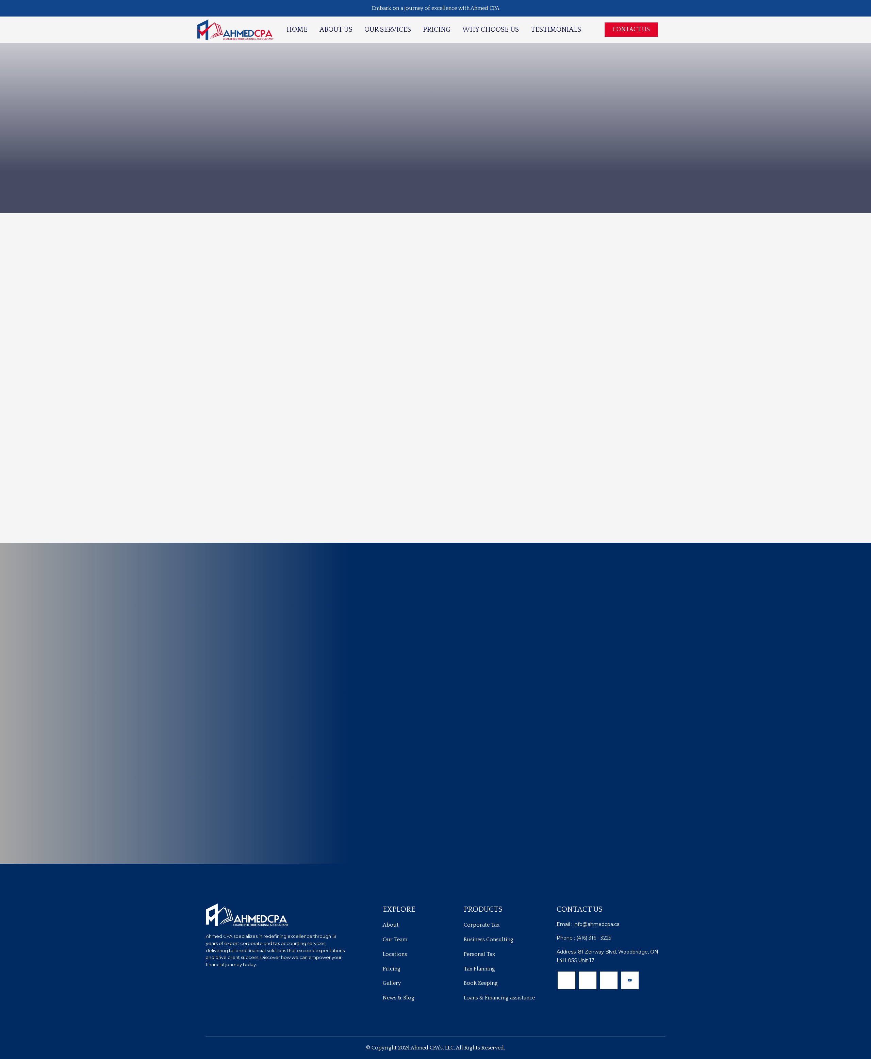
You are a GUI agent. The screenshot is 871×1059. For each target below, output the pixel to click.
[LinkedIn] (609, 980)
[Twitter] (587, 980)
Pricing (436, 29)
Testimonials (556, 29)
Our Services (387, 29)
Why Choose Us (490, 29)
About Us (335, 29)
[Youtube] (630, 980)
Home (297, 29)
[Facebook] (566, 980)
